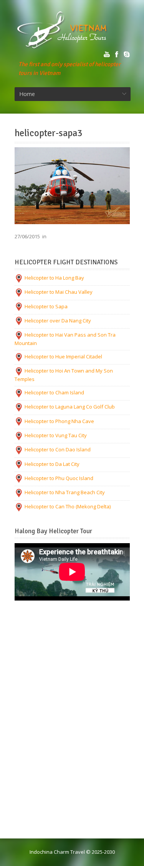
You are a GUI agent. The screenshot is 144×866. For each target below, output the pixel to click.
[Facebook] (117, 54)
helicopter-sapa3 (48, 133)
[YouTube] (107, 54)
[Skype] (127, 54)
